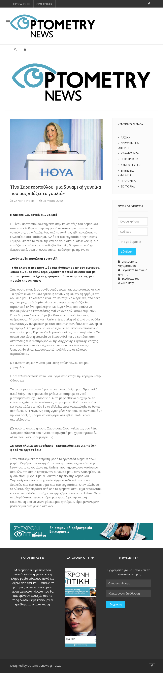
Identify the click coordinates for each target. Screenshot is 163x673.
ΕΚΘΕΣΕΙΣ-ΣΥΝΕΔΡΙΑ (126, 173)
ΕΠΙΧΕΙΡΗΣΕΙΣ (130, 159)
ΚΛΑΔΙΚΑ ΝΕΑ (130, 153)
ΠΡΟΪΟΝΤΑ (128, 181)
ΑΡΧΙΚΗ (126, 137)
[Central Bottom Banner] (81, 531)
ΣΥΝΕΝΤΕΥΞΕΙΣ (131, 165)
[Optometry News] (52, 25)
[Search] (15, 49)
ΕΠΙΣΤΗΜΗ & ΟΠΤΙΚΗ (128, 145)
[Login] (25, 49)
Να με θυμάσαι (131, 242)
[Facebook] (149, 4)
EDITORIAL (128, 186)
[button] (11, 82)
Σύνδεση (127, 251)
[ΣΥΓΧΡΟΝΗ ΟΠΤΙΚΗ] (80, 607)
